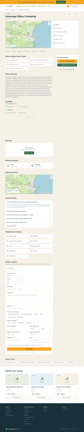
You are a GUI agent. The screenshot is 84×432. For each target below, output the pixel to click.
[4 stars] (15, 270)
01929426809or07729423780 (68, 65)
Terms (77, 429)
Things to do (43, 51)
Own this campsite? (67, 69)
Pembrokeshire (27, 423)
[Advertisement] (29, 127)
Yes (9, 334)
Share (76, 14)
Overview (7, 51)
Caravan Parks (26, 6)
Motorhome (21, 322)
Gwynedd (26, 415)
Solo (41, 314)
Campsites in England (58, 362)
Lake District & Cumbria (29, 417)
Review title (10, 286)
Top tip (11, 305)
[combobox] (61, 6)
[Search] (68, 6)
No (12, 334)
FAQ (37, 51)
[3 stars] (13, 270)
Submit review (29, 349)
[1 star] (8, 270)
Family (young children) (13, 314)
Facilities (14, 51)
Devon (25, 413)
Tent (9, 322)
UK (9, 9)
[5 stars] (17, 270)
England (13, 9)
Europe (6, 9)
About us (45, 409)
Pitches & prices (27, 51)
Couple (35, 314)
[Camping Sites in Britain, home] (10, 6)
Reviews (19, 51)
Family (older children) (26, 314)
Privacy (73, 429)
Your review (10, 292)
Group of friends (11, 317)
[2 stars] (10, 270)
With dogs (20, 317)
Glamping (33, 6)
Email (31, 337)
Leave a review (60, 2)
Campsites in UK (70, 362)
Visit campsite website (68, 61)
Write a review (29, 152)
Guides (49, 6)
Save (69, 14)
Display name (10, 337)
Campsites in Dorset (10, 362)
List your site (74, 6)
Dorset (17, 9)
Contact (45, 411)
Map (33, 51)
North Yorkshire (27, 411)
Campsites (18, 6)
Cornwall (26, 409)
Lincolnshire (27, 419)
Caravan (14, 322)
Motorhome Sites (42, 6)
